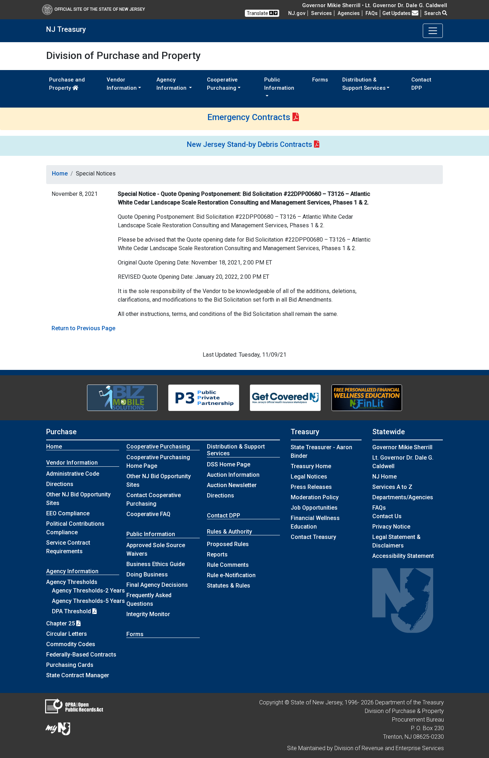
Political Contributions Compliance (75, 528)
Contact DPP (421, 83)
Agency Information (72, 571)
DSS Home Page (228, 464)
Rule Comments (228, 564)
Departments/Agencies (402, 497)
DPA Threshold (72, 611)
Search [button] (433, 13)
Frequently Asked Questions (148, 599)
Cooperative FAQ (148, 514)
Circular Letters (66, 633)
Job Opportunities (314, 507)
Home (60, 173)
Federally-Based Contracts (81, 654)
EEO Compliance (67, 513)
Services (321, 13)
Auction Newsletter (232, 485)
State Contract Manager (77, 675)
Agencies (349, 13)
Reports (217, 554)
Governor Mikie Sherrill (402, 447)
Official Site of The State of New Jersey (99, 9)
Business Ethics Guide (155, 564)
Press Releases (311, 487)
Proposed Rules (228, 544)
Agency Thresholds (71, 582)
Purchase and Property (67, 83)
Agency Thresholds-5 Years (88, 601)
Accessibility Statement (403, 556)
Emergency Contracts (248, 117)
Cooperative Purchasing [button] (222, 83)
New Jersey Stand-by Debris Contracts (249, 144)
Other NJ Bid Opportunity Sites (78, 498)
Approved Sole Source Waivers (155, 549)
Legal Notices (309, 476)
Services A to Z (392, 487)
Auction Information (233, 474)
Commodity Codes (70, 644)
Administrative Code (72, 473)
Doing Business (147, 574)
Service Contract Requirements (68, 547)
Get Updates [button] (397, 13)
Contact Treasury (313, 537)
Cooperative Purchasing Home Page (158, 461)
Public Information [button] (279, 83)
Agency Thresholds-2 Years (88, 590)
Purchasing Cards (69, 665)
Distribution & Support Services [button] (364, 83)
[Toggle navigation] (433, 31)
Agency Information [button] (172, 83)
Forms (320, 79)
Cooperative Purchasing (158, 446)
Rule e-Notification (231, 575)
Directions (59, 484)
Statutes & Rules (228, 585)
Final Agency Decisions (157, 584)
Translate (258, 13)
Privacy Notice (391, 526)
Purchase (61, 431)
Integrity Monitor (148, 614)
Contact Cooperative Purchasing (153, 499)
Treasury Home (311, 466)
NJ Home (384, 476)
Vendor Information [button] (122, 83)
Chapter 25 (61, 623)
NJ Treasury (66, 29)
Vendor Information (72, 462)
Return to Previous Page (83, 328)
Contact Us (387, 516)
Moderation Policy (315, 497)
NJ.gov (296, 13)
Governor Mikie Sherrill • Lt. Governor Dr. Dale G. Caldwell (374, 5)
